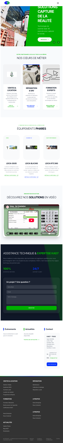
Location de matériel (8, 392)
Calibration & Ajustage (38, 387)
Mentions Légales (32, 439)
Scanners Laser (7, 389)
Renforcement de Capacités (10, 405)
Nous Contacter (37, 405)
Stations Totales (7, 384)
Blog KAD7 (6, 428)
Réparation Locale (37, 389)
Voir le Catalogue (11, 106)
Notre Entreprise (37, 402)
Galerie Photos (6, 426)
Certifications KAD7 (8, 407)
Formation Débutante (8, 402)
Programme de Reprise (9, 394)
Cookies (58, 438)
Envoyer (31, 308)
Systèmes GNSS (7, 387)
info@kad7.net (53, 358)
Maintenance (36, 384)
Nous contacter (52, 364)
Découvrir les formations (50, 106)
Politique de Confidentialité (49, 439)
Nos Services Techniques (31, 106)
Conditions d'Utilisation (39, 439)
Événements (6, 431)
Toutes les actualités (30, 339)
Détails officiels (10, 175)
